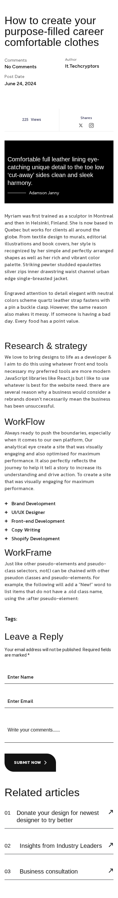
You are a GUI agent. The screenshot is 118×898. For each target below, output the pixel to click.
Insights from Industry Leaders (61, 845)
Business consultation (49, 871)
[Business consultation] (110, 871)
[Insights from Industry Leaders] (110, 845)
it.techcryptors (82, 66)
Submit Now (27, 762)
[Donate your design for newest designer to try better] (110, 812)
